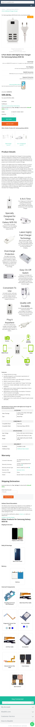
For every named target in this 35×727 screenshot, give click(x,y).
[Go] (32, 702)
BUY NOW (9, 119)
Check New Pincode (6, 490)
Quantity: (4, 114)
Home (3, 9)
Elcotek (25, 726)
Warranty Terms (21, 470)
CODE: (3, 112)
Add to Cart (10, 124)
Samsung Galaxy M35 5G (12, 9)
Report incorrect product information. (11, 106)
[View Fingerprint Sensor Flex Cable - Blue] (12, 628)
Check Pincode (8, 497)
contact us (21, 514)
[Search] (33, 2)
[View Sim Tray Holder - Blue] (24, 626)
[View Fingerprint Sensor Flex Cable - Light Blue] (7, 628)
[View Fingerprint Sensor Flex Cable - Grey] (9, 628)
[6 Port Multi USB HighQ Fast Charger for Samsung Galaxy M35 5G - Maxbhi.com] (17, 32)
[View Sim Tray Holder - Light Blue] (27, 626)
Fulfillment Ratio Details (23, 449)
